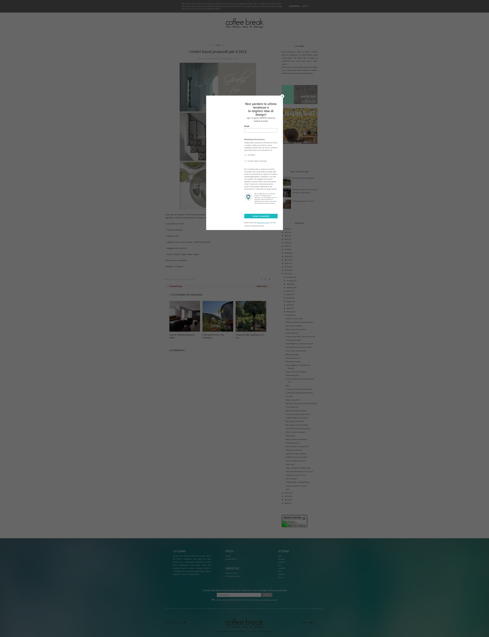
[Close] (282, 96)
